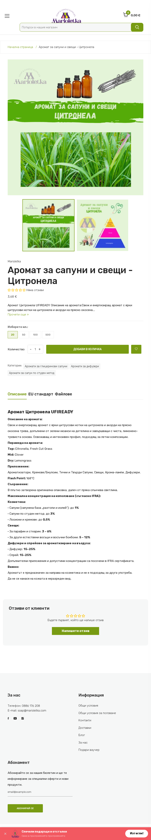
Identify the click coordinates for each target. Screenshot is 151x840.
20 (12, 334)
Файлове (63, 394)
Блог (81, 735)
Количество (16, 349)
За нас (82, 742)
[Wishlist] (136, 349)
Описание (17, 394)
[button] (17, 290)
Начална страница (20, 47)
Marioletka (14, 261)
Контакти (84, 720)
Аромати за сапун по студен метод (31, 373)
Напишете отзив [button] (75, 631)
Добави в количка (87, 349)
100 (35, 334)
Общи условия (88, 705)
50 (23, 334)
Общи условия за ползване (97, 713)
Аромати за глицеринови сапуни (46, 366)
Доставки (84, 728)
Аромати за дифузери (85, 366)
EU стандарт (40, 394)
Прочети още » (18, 314)
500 (48, 334)
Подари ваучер (88, 750)
